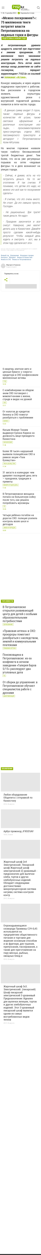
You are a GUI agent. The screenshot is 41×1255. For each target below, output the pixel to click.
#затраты (4, 257)
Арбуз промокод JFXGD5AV (18, 831)
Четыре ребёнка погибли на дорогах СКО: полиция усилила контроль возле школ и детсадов (20, 520)
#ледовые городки (27, 255)
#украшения (14, 255)
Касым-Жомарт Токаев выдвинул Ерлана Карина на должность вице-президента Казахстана (19, 434)
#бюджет (12, 257)
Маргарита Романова (13, 265)
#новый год (5, 255)
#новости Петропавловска (21, 260)
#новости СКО (6, 260)
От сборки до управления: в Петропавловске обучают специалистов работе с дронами (20, 687)
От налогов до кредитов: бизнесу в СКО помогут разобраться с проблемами (18, 414)
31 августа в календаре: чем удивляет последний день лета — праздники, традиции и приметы (20, 477)
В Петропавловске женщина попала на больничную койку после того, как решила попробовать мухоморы (19, 498)
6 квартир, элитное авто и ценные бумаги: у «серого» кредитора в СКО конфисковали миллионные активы (20, 373)
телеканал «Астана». (15, 77)
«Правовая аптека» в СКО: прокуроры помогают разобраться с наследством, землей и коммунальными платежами (20, 638)
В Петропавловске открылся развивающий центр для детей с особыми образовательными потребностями (20, 614)
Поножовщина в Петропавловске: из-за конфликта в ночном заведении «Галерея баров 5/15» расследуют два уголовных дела (19, 663)
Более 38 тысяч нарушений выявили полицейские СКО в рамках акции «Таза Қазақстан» (19, 456)
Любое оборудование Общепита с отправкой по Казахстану (17, 797)
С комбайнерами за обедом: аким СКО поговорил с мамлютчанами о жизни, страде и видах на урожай (18, 395)
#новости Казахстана (24, 257)
